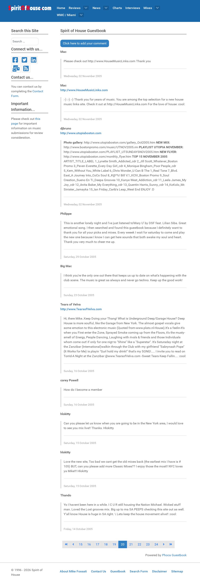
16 (89, 544)
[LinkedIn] (33, 60)
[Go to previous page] (73, 544)
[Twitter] (24, 60)
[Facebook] (15, 60)
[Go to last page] (171, 544)
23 (148, 544)
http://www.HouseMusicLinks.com (84, 90)
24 (156, 544)
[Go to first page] (66, 544)
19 (114, 544)
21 (131, 544)
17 (97, 544)
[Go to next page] (163, 544)
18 (106, 544)
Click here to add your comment (84, 43)
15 (80, 544)
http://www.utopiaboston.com (80, 133)
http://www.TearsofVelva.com (81, 309)
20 (122, 544)
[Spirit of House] (29, 9)
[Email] (16, 69)
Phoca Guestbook (174, 555)
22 (139, 544)
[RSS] (26, 69)
